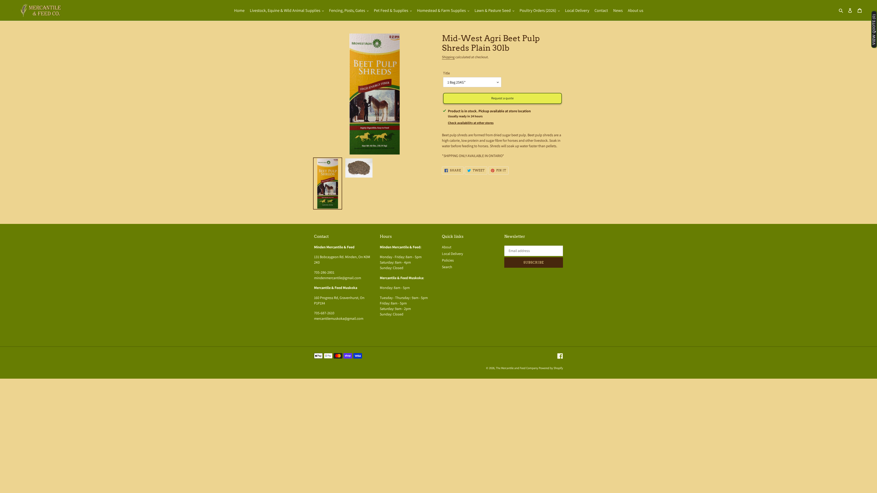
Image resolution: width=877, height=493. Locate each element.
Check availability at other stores (471, 123)
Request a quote (502, 98)
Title (446, 73)
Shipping (448, 57)
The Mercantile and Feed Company (517, 368)
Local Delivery (452, 253)
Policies (448, 260)
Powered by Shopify (551, 368)
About (446, 247)
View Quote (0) (874, 29)
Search (447, 267)
